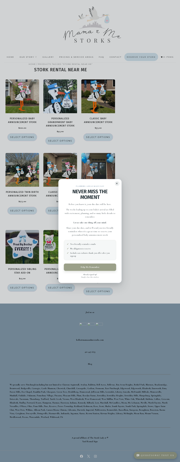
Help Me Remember (90, 267)
